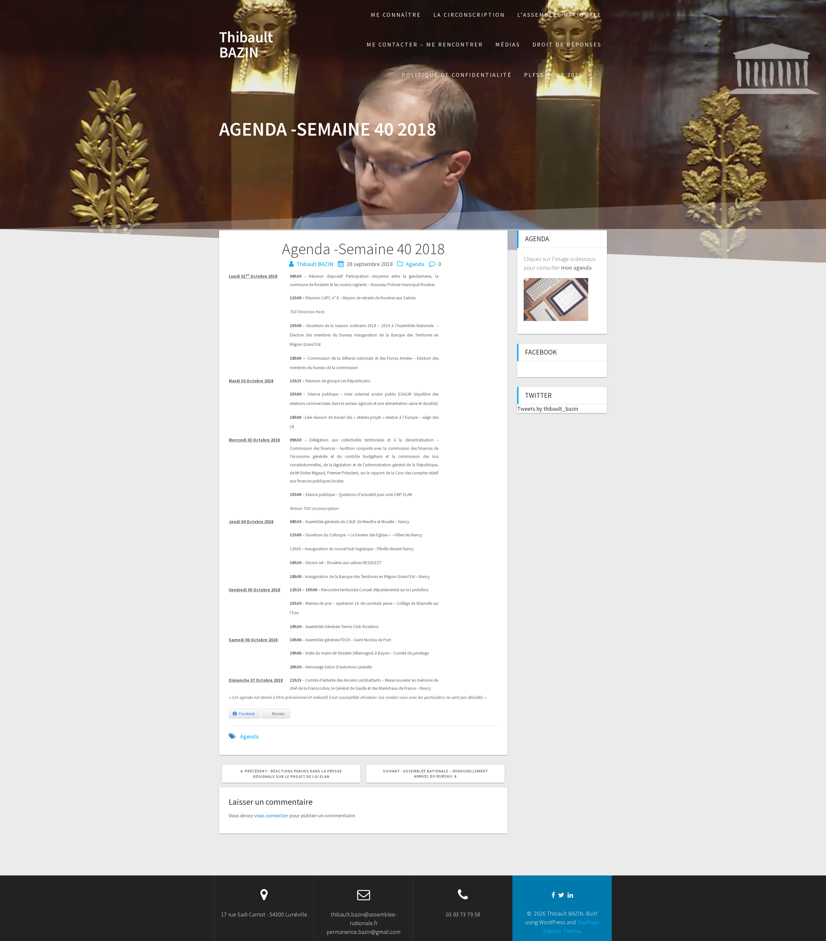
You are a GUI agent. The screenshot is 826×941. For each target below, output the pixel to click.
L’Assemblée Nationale (559, 14)
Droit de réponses (566, 44)
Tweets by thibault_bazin (547, 408)
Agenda (415, 264)
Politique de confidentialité (457, 74)
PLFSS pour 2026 (553, 74)
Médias (507, 44)
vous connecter (271, 815)
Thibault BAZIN (246, 45)
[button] (598, 74)
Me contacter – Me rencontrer (425, 44)
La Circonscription (469, 14)
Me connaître (396, 14)
